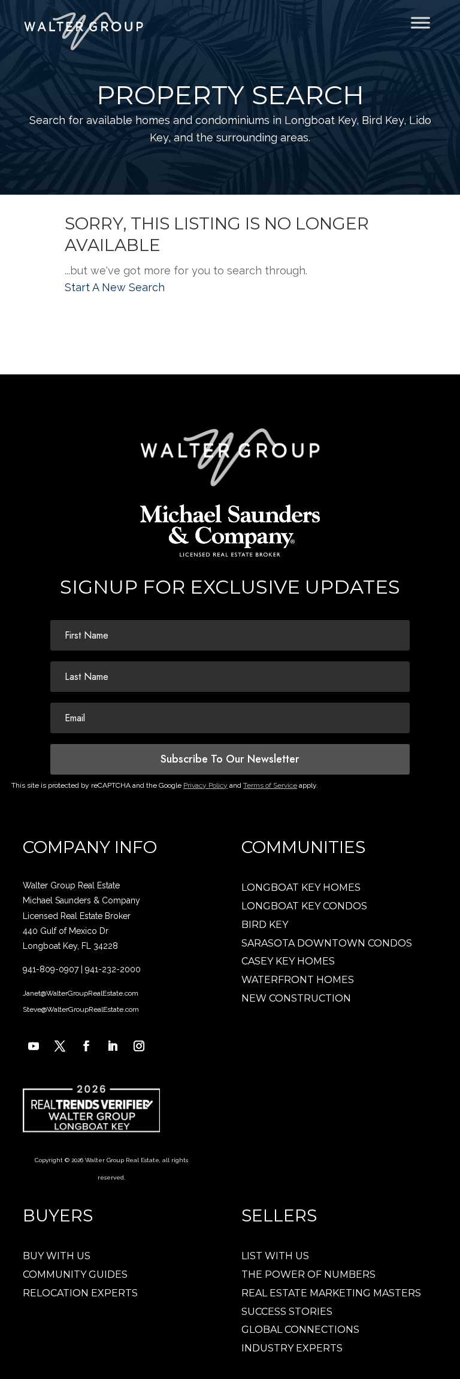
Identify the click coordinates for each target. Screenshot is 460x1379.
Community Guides (75, 1274)
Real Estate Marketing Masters (331, 1293)
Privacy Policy (205, 785)
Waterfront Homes (297, 979)
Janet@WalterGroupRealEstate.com (80, 993)
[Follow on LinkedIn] (112, 1046)
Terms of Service (270, 785)
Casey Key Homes (288, 961)
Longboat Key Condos (304, 906)
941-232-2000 (113, 969)
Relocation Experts (80, 1293)
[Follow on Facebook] (86, 1046)
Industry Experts (292, 1348)
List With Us (275, 1256)
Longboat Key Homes (301, 887)
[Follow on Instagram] (139, 1046)
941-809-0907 (50, 969)
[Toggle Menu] (420, 22)
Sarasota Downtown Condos (326, 943)
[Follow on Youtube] (33, 1046)
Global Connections (300, 1329)
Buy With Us (56, 1256)
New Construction (296, 998)
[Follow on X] (60, 1046)
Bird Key (264, 924)
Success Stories (286, 1311)
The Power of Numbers (308, 1274)
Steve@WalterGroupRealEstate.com (81, 1009)
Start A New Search (115, 287)
